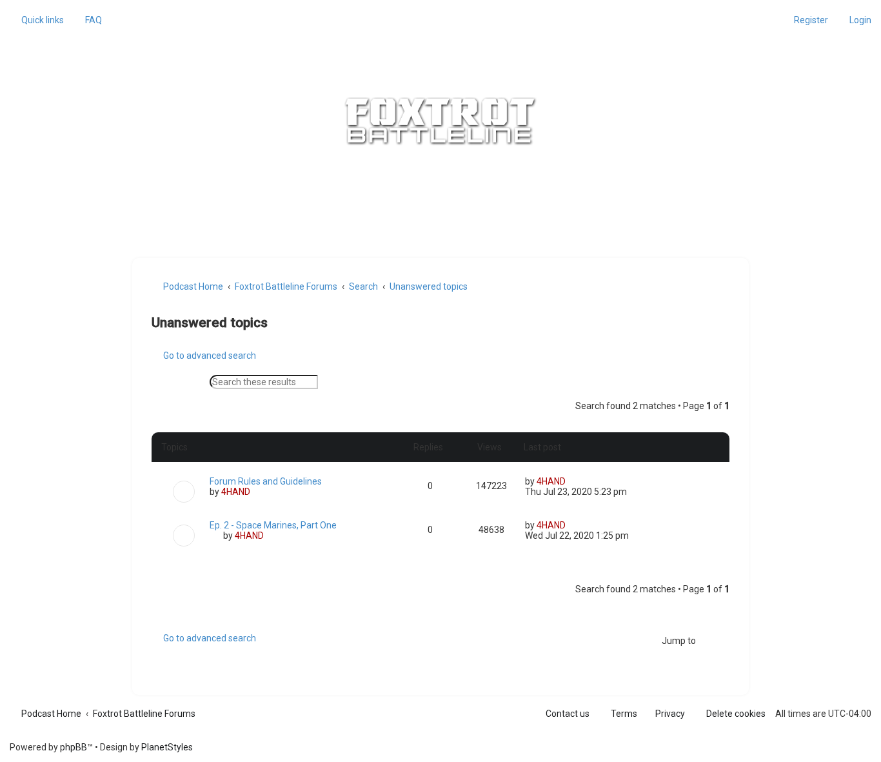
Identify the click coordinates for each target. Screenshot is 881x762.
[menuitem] (88, 20)
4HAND (235, 491)
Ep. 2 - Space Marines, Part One (273, 525)
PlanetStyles (167, 747)
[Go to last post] (572, 481)
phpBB (73, 747)
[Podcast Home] (440, 121)
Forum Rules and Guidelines (266, 481)
